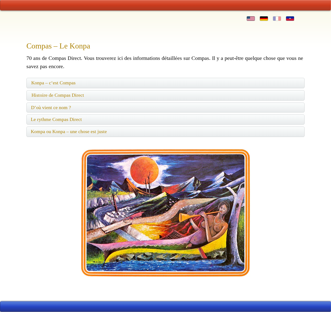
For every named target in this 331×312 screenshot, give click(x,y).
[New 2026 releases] (289, 5)
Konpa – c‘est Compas (53, 82)
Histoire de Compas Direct (58, 95)
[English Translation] (250, 18)
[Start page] (41, 5)
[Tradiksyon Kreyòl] (290, 18)
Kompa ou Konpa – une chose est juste (69, 131)
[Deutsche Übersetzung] (264, 18)
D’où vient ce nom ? (51, 107)
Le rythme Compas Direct (56, 119)
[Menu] (165, 5)
